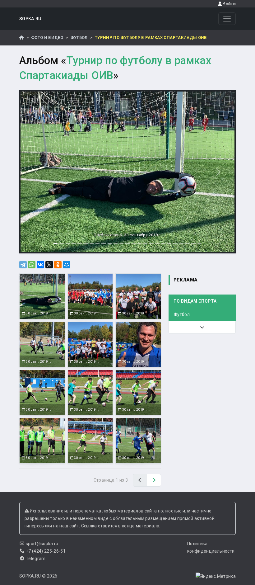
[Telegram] (23, 264)
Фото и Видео (47, 37)
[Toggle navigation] (227, 18)
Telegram (36, 558)
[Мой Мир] (66, 264)
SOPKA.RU (30, 18)
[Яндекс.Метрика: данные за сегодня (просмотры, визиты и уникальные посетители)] (216, 576)
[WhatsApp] (31, 264)
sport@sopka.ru (42, 543)
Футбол (79, 37)
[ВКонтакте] (40, 264)
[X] (49, 264)
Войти (229, 3)
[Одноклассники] (58, 264)
